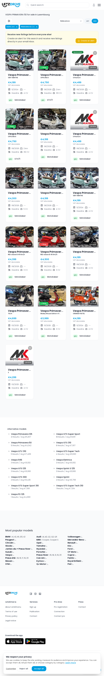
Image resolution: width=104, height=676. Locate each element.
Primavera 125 (19, 555)
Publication (34, 611)
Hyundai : (41, 548)
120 (21, 537)
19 (58, 555)
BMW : (8, 536)
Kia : (70, 545)
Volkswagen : (74, 536)
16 (35, 549)
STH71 (47, 100)
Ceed (98, 546)
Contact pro (59, 616)
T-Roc (88, 537)
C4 (27, 543)
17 (32, 549)
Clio (78, 543)
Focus (76, 549)
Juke (24, 561)
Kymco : (40, 561)
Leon (88, 555)
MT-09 (49, 546)
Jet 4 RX (35, 564)
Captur (84, 543)
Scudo (93, 564)
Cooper (45, 540)
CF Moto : (72, 551)
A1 (43, 537)
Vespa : (9, 554)
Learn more (70, 662)
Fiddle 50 (28, 564)
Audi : (39, 536)
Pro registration (60, 607)
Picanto (75, 546)
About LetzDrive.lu (13, 607)
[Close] (17, 27)
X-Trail (30, 561)
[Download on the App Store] (14, 641)
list (87, 21)
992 (51, 552)
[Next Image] (29, 59)
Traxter (63, 558)
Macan (56, 552)
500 (74, 564)
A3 (46, 537)
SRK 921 (51, 564)
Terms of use (11, 611)
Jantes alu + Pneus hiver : (18, 548)
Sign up (33, 607)
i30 (55, 549)
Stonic (92, 546)
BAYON (64, 549)
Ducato (80, 564)
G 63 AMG (95, 540)
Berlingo (21, 543)
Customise (11, 668)
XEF (84, 558)
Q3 (52, 537)
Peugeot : (10, 539)
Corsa (45, 543)
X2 (24, 537)
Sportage (84, 546)
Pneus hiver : (42, 554)
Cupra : (71, 554)
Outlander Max (52, 558)
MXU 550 (66, 561)
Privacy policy (11, 616)
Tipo (98, 564)
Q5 (55, 537)
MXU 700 (57, 561)
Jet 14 (20, 564)
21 (55, 555)
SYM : (8, 564)
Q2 (49, 537)
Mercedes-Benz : (76, 539)
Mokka (52, 543)
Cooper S (54, 540)
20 (60, 555)
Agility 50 (49, 561)
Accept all (39, 668)
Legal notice (10, 620)
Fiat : (70, 564)
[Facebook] (30, 593)
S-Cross (21, 552)
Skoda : (9, 545)
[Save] (30, 53)
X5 (18, 537)
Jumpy (32, 543)
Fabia (16, 546)
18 (53, 555)
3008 (18, 540)
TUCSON (50, 549)
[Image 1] (14, 69)
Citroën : (9, 542)
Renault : (72, 542)
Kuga (88, 549)
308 (22, 540)
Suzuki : (9, 551)
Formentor (80, 555)
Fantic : (71, 558)
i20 (59, 549)
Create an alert (87, 40)
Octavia (29, 546)
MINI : (39, 539)
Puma (82, 549)
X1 (12, 537)
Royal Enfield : (75, 561)
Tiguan (95, 537)
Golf (83, 537)
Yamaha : (41, 545)
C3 (16, 543)
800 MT (81, 552)
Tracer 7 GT (58, 546)
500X (87, 564)
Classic (85, 561)
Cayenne (64, 552)
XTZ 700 (67, 546)
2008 (27, 540)
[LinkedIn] (39, 593)
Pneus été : (10, 558)
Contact (33, 616)
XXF (77, 558)
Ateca (93, 555)
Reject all (24, 668)
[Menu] (99, 5)
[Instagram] (35, 593)
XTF (80, 558)
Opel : (39, 542)
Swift (15, 552)
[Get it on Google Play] (35, 641)
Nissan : (9, 561)
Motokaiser (17, 100)
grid (95, 21)
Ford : (70, 548)
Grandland (66, 543)
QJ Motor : (41, 564)
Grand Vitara (32, 552)
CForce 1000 (90, 552)
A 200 (87, 540)
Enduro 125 (91, 558)
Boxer (32, 540)
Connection (59, 611)
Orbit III (14, 564)
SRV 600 (58, 564)
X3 (15, 537)
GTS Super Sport (34, 555)
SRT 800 (66, 564)
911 (47, 552)
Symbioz (92, 543)
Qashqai (18, 561)
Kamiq (22, 546)
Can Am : (41, 558)
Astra (58, 543)
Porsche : (41, 551)
